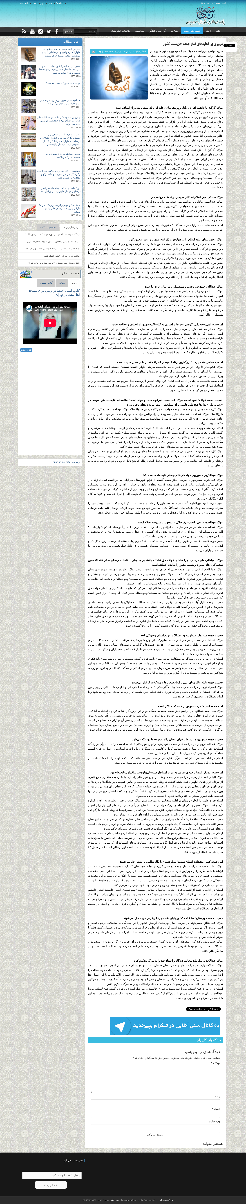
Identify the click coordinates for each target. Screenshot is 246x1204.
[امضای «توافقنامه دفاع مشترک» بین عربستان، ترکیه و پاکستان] (28, 159)
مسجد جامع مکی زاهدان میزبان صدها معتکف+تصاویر (53, 241)
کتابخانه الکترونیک (120, 30)
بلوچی (34, 3)
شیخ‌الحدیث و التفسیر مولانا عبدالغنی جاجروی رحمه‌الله (52, 248)
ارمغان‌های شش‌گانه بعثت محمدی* (63, 83)
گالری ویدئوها (26, 350)
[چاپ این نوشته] (93, 51)
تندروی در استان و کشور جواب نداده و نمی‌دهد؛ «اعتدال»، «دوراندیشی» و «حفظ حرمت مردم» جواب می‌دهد (59, 69)
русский (24, 3)
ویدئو (74, 282)
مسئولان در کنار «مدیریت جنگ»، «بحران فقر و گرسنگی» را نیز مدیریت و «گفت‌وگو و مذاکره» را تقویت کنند (58, 174)
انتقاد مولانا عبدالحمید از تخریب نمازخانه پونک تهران (54, 262)
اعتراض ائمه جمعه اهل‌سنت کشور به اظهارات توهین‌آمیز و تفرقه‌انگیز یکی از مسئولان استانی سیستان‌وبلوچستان (61, 52)
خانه (218, 30)
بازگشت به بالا (166, 1200)
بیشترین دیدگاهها (48, 227)
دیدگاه (215, 1063)
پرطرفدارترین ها (71, 227)
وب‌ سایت (214, 1121)
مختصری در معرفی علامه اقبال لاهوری (61, 255)
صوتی (62, 282)
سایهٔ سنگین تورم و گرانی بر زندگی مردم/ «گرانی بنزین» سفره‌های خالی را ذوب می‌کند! (59, 208)
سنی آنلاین (114, 1200)
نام (217, 1096)
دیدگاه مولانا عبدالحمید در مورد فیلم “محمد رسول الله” (53, 234)
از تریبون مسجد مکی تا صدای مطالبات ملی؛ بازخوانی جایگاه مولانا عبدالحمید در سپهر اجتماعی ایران (58, 120)
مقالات (174, 30)
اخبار (208, 30)
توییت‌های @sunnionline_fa (66, 462)
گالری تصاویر (46, 282)
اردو (42, 3)
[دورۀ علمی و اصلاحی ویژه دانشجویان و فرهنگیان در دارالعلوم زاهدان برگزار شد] (28, 194)
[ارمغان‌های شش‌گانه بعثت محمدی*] (28, 89)
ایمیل (216, 1109)
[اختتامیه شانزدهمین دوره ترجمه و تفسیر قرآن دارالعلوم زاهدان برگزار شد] (28, 106)
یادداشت (139, 30)
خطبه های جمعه (192, 30)
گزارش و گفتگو (157, 30)
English (59, 3)
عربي (50, 3)
